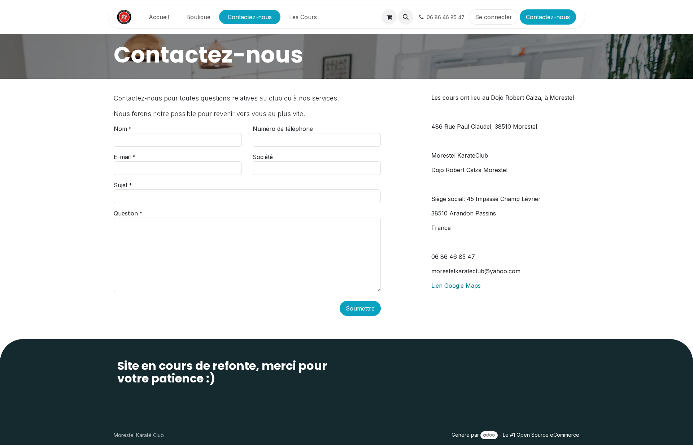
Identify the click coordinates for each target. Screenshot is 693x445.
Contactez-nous (548, 17)
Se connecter (493, 17)
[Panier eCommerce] (389, 17)
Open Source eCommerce (548, 435)
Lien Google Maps (456, 285)
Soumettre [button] (360, 308)
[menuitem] (159, 17)
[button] (405, 17)
